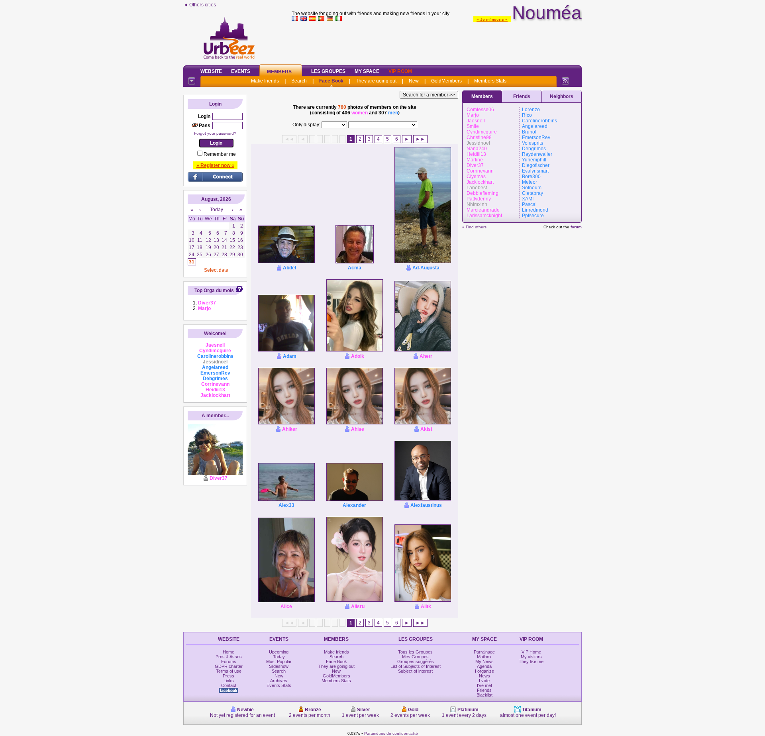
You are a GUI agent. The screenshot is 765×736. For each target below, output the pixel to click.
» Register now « (215, 165)
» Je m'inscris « (492, 19)
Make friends (265, 81)
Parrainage (484, 652)
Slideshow (278, 666)
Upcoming (278, 652)
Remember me (220, 154)
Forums (228, 661)
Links (229, 680)
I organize (484, 671)
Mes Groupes (415, 656)
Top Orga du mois (214, 290)
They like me (531, 661)
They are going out (376, 81)
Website (211, 71)
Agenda (484, 666)
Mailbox (484, 656)
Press (228, 675)
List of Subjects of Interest (415, 666)
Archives (278, 680)
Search (299, 81)
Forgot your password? (215, 133)
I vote (484, 680)
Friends (521, 96)
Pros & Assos (229, 656)
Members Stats (490, 81)
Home (228, 652)
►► (420, 139)
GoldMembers (446, 81)
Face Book (331, 81)
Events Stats (279, 685)
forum (576, 227)
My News (484, 661)
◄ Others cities (199, 5)
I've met (484, 685)
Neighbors (561, 96)
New (414, 81)
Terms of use (228, 671)
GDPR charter (229, 666)
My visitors (531, 656)
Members (279, 72)
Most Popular (279, 661)
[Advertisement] (437, 41)
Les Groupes (328, 71)
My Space (367, 71)
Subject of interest (415, 671)
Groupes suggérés (415, 661)
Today (279, 656)
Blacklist (484, 695)
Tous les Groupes (415, 652)
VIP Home (531, 652)
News (484, 675)
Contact (228, 685)
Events (240, 71)
